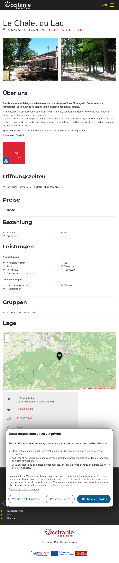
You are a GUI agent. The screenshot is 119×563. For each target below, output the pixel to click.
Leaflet (83, 389)
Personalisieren (60, 499)
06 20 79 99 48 (24, 418)
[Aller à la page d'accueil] (18, 5)
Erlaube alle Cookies (94, 499)
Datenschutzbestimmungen (24, 489)
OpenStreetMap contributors (105, 389)
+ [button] (7, 336)
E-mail (20, 427)
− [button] (7, 340)
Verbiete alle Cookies (26, 499)
